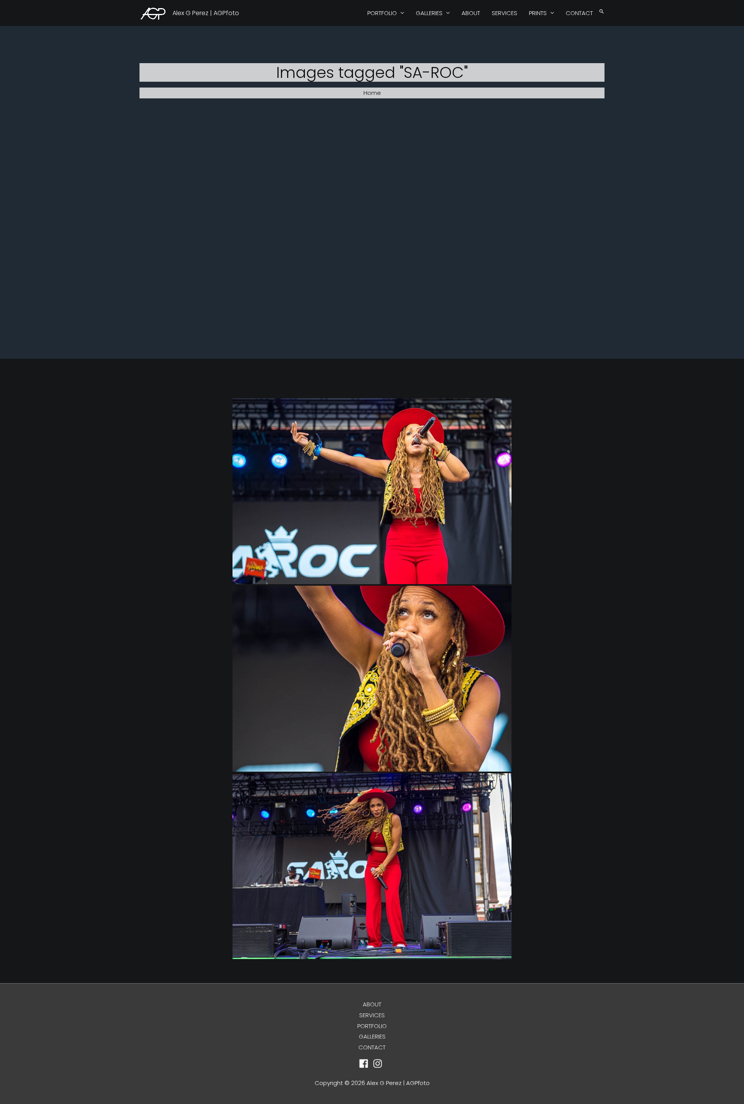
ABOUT (471, 13)
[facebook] (365, 1063)
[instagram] (379, 1063)
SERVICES (504, 13)
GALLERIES (429, 13)
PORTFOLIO (382, 13)
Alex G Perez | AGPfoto (205, 13)
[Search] (601, 12)
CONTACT (579, 13)
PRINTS (538, 13)
